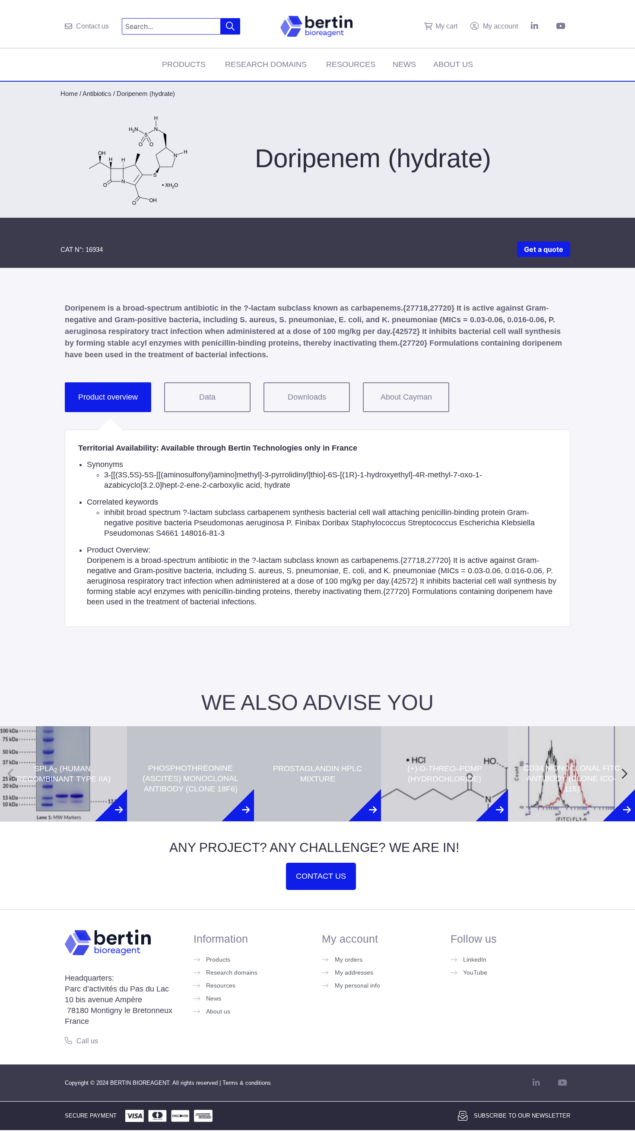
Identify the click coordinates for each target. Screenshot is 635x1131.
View (63, 808)
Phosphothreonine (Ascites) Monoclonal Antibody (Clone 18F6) (190, 741)
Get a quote (543, 249)
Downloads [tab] (307, 397)
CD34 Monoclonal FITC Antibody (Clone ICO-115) (572, 741)
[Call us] (68, 1040)
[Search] (230, 26)
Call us (87, 1041)
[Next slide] (624, 773)
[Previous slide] (10, 773)
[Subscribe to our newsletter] (462, 1116)
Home (69, 93)
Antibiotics (97, 93)
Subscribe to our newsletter (522, 1115)
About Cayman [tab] (406, 397)
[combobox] (171, 26)
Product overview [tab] (108, 397)
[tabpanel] (317, 528)
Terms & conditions (246, 1083)
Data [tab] (207, 397)
